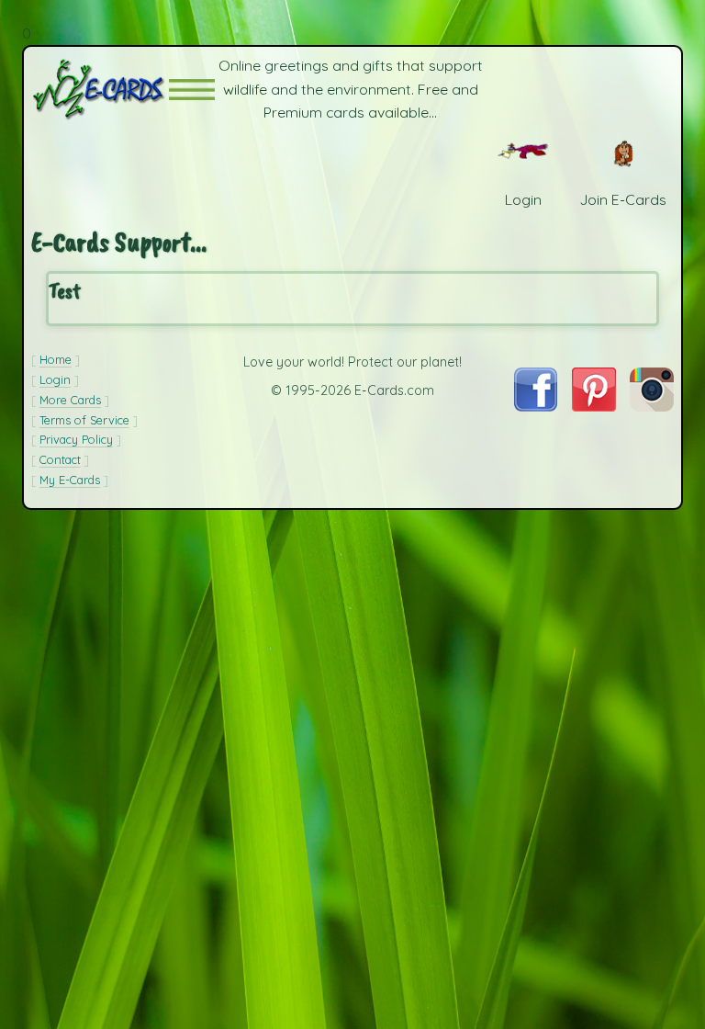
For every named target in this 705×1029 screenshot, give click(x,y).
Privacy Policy (76, 439)
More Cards (70, 399)
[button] (192, 89)
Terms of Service (84, 420)
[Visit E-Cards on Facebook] (535, 406)
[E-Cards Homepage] (100, 89)
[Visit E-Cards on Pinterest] (594, 406)
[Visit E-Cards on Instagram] (652, 406)
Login (55, 379)
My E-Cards (69, 479)
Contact (60, 459)
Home (55, 359)
